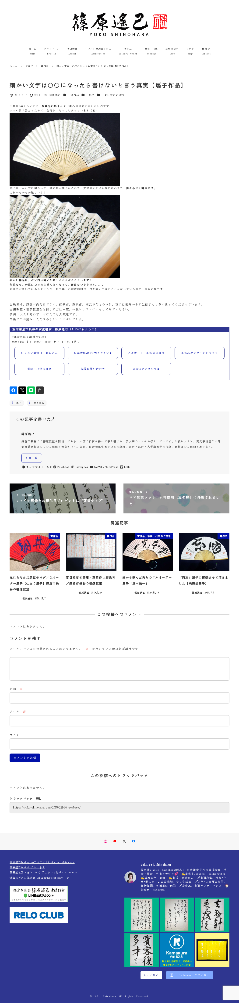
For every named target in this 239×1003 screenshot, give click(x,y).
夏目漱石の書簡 (114, 95)
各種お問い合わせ (93, 369)
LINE (127, 467)
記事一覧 (32, 458)
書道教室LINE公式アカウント (92, 353)
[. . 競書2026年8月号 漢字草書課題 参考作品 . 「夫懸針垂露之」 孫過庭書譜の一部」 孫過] (212, 915)
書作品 (74, 95)
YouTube (99, 467)
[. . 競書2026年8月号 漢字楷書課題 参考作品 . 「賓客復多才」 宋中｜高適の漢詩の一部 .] (141, 950)
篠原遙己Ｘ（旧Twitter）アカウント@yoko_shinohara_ (44, 872)
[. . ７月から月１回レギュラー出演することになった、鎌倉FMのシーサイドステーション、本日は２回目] (177, 950)
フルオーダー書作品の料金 (146, 353)
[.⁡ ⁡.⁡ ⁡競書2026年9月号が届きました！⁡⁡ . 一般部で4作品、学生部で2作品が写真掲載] (212, 950)
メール (18, 711)
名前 (16, 688)
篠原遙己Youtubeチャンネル (27, 867)
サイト (14, 734)
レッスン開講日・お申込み (39, 353)
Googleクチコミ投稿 (146, 369)
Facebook (63, 467)
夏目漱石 (37, 403)
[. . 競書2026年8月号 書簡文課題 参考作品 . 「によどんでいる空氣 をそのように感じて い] (141, 915)
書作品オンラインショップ (199, 353)
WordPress (111, 467)
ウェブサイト (35, 467)
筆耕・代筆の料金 (39, 369)
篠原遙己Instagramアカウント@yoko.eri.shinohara (42, 862)
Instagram (81, 467)
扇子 (92, 95)
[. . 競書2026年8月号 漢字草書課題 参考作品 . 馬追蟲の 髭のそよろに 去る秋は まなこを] (177, 915)
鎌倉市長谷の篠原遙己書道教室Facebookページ (39, 878)
